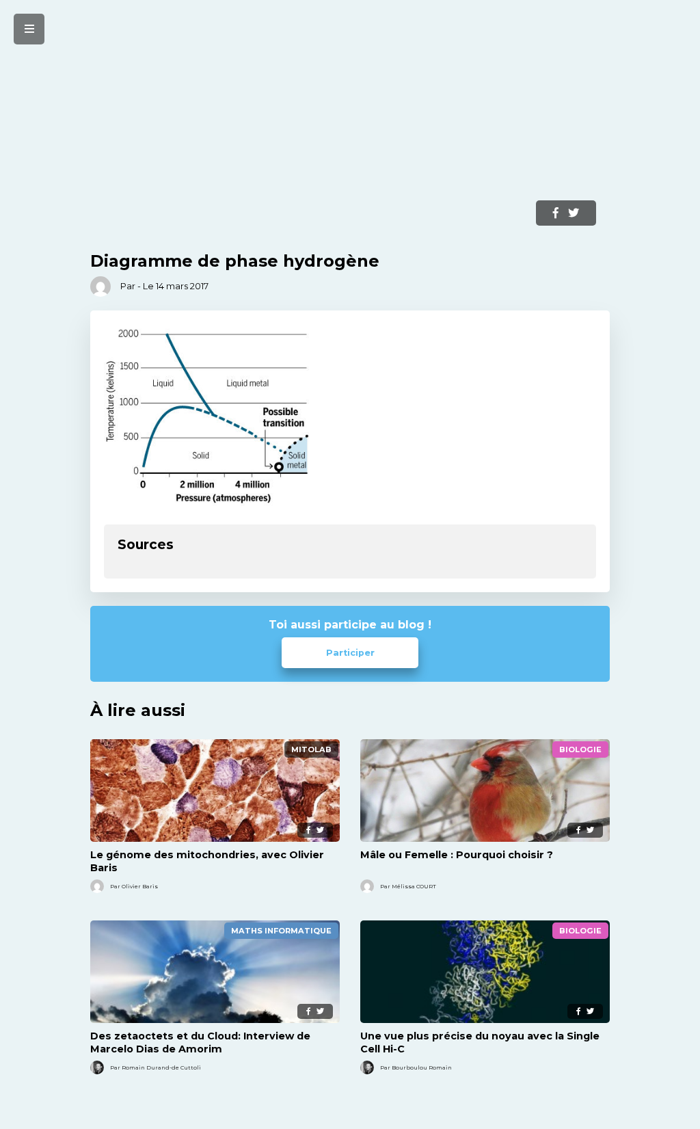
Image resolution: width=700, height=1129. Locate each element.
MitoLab (311, 749)
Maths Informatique (281, 930)
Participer (350, 653)
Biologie (580, 749)
